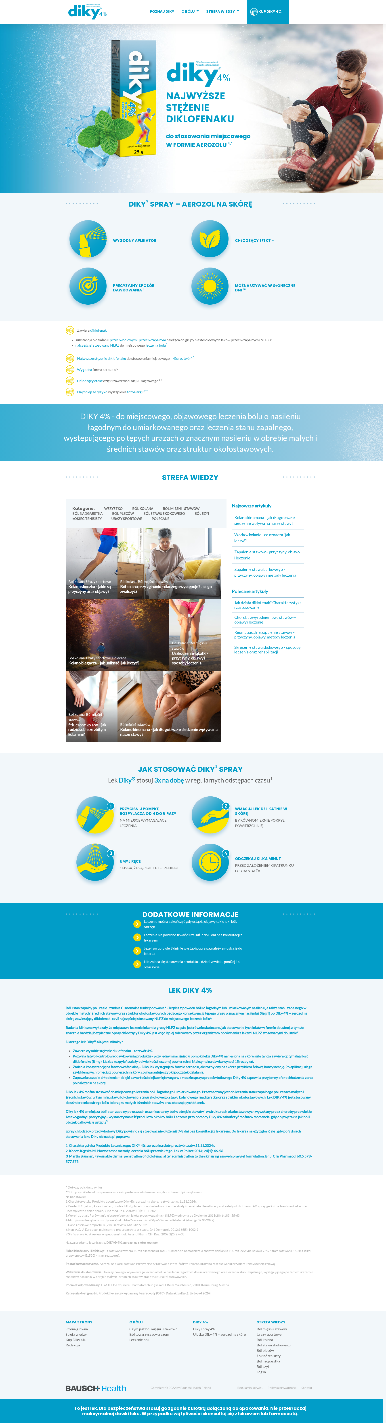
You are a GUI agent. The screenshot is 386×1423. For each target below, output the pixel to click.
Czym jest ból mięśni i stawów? (153, 1329)
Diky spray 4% (204, 1329)
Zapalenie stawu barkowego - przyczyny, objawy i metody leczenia (265, 572)
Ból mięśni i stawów (181, 509)
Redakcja (73, 1345)
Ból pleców (123, 513)
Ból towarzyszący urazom (149, 1334)
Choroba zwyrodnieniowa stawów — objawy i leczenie (265, 619)
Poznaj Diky (162, 11)
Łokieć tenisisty (87, 519)
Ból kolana (142, 509)
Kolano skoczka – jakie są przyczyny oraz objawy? (89, 589)
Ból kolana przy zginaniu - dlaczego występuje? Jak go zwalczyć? (166, 589)
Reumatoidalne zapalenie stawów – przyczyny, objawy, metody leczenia (264, 634)
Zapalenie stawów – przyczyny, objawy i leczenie (267, 555)
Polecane (160, 519)
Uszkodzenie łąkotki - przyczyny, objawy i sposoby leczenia (190, 658)
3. (67, 1156)
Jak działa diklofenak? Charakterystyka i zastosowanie (268, 605)
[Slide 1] (186, 187)
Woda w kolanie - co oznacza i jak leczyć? (262, 537)
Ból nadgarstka (87, 513)
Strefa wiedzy (220, 11)
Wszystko (113, 509)
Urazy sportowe (126, 519)
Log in (261, 1372)
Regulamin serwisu (250, 1388)
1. (67, 1145)
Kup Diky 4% (269, 11)
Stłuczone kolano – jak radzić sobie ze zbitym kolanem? (87, 729)
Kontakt (306, 1388)
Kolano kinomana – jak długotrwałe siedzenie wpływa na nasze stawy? (169, 732)
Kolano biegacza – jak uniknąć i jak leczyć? (103, 662)
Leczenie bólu (139, 1339)
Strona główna (77, 1329)
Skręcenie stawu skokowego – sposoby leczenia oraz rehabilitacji (267, 649)
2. (67, 1151)
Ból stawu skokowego (164, 513)
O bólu (188, 11)
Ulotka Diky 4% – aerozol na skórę (219, 1334)
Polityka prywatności (282, 1388)
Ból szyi (202, 513)
